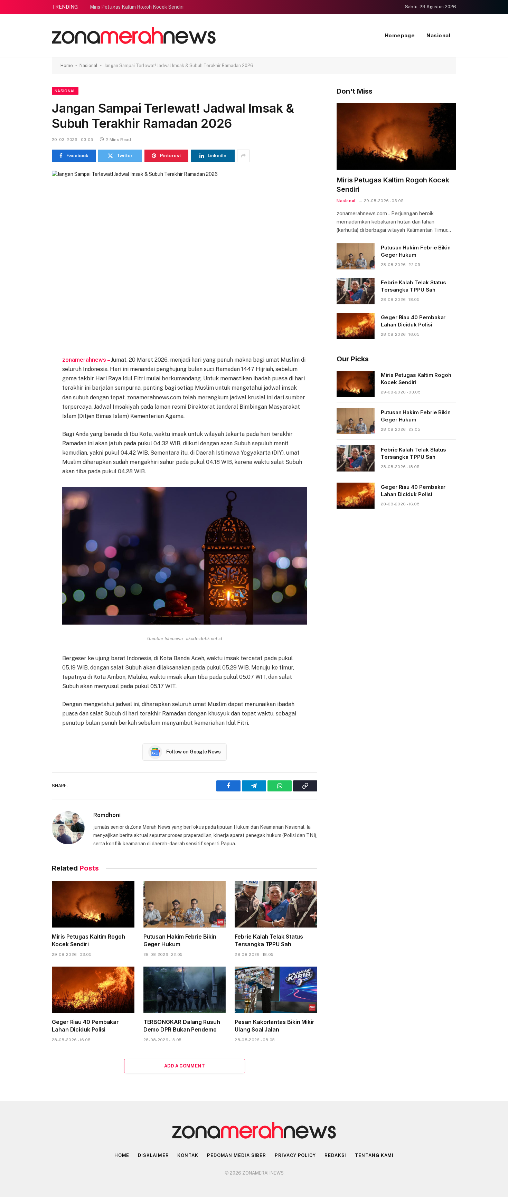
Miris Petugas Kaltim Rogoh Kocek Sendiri (137, 7)
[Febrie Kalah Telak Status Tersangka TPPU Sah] (276, 904)
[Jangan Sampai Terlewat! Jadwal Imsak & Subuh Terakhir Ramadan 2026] (184, 257)
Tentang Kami (374, 1155)
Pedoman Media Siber (236, 1155)
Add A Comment (184, 1065)
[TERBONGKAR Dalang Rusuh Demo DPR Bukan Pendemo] (184, 990)
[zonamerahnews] (134, 35)
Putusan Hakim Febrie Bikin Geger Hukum (179, 940)
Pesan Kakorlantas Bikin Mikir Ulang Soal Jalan (274, 1025)
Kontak (187, 1155)
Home (66, 65)
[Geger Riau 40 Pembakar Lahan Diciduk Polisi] (93, 990)
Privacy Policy (295, 1155)
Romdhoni (107, 814)
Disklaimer (153, 1155)
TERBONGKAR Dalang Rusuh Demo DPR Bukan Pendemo (181, 1025)
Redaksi (335, 1155)
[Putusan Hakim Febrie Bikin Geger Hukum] (184, 904)
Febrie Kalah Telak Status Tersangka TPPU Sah (269, 940)
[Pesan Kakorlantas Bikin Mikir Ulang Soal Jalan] (276, 990)
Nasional (438, 35)
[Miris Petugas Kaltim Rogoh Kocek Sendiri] (93, 904)
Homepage (400, 35)
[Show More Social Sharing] (243, 156)
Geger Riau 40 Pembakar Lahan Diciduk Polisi (85, 1025)
